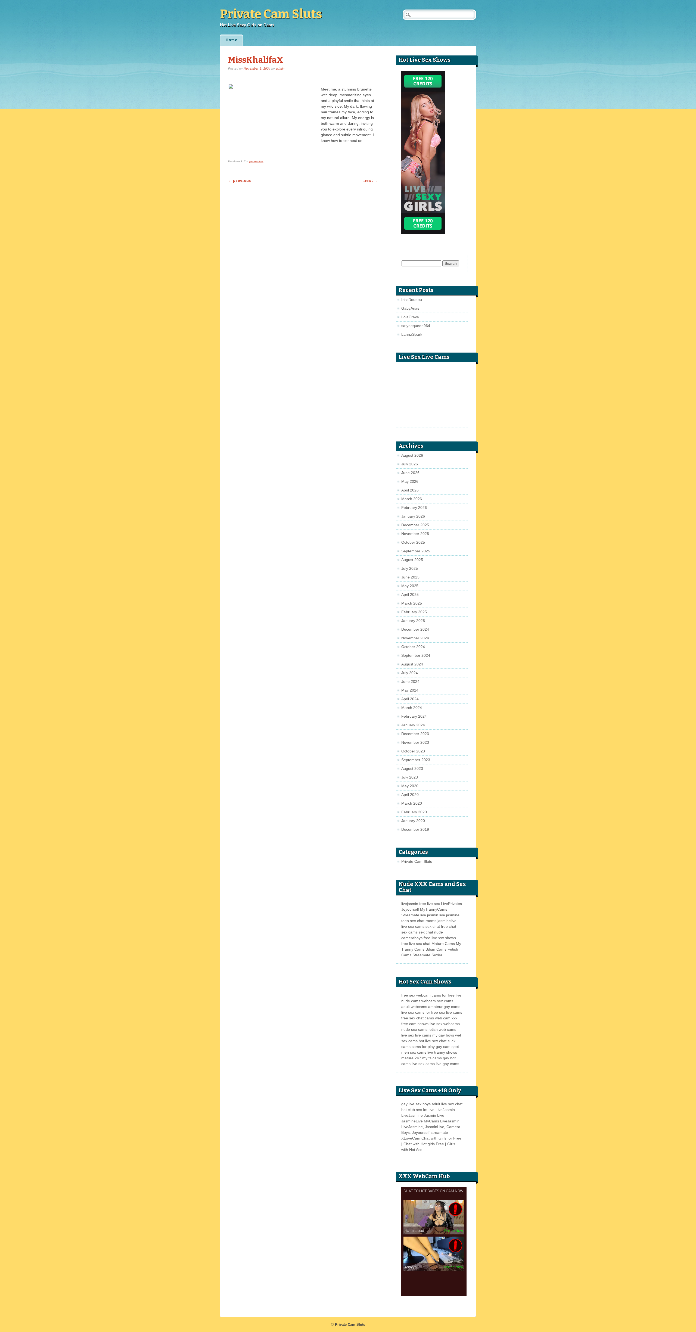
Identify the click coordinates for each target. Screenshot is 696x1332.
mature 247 (411, 1058)
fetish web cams (442, 1029)
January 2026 (413, 516)
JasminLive (434, 1127)
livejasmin (409, 903)
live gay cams (447, 1064)
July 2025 (409, 568)
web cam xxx (446, 1018)
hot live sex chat (432, 1041)
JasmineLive (412, 1121)
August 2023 (412, 768)
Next (370, 180)
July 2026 (409, 464)
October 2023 (413, 751)
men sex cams (413, 1052)
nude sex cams (414, 1029)
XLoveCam (410, 1138)
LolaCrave (410, 317)
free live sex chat (415, 943)
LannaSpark (411, 334)
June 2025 (410, 577)
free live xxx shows (440, 938)
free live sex (429, 903)
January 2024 (413, 725)
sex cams (409, 932)
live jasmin (429, 915)
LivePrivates (451, 903)
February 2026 (414, 507)
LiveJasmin (445, 1109)
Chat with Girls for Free (441, 1138)
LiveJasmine (412, 1115)
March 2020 (411, 803)
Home (231, 40)
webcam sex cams (437, 1001)
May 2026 (409, 481)
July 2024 (409, 673)
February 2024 (414, 716)
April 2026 (410, 490)
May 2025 (409, 586)
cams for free (443, 995)
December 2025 (415, 525)
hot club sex (411, 1109)
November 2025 (415, 533)
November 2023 (415, 742)
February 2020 (414, 812)
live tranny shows (442, 1052)
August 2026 (412, 455)
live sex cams (412, 926)
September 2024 (415, 655)
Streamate (410, 915)
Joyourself (410, 909)
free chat (448, 926)
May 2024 (409, 690)
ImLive (428, 1109)
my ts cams (432, 1058)
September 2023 (415, 760)
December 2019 (415, 829)
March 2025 (411, 603)
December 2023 (415, 734)
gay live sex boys (416, 1104)
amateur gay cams (444, 1006)
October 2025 (413, 542)
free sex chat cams (417, 1018)
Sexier (436, 955)
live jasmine (449, 915)
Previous (239, 180)
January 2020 (413, 821)
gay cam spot (447, 1046)
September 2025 (415, 551)
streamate (439, 1132)
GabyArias (410, 308)
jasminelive (446, 921)
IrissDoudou (411, 299)
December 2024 (415, 629)
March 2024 (411, 707)
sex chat (432, 926)
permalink (256, 161)
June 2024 (410, 681)
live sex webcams (445, 1024)
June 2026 (410, 473)
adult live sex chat (447, 1104)
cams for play (423, 1046)
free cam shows (414, 1024)
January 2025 (413, 620)
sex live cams (450, 1012)
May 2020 (409, 786)
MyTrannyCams (433, 909)
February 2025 (414, 612)
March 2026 (411, 499)
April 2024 (410, 699)
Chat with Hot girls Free (423, 1144)
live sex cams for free (419, 1012)
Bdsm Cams (435, 949)
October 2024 (413, 647)
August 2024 (412, 664)
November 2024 (415, 638)
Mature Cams (443, 943)
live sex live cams (416, 1035)
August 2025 (412, 560)
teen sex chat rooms (418, 921)
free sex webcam (416, 995)
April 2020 (410, 794)
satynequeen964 (415, 325)
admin (280, 68)
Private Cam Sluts (271, 14)
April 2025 (410, 594)
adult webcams (414, 1006)
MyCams (431, 1121)
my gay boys (443, 1035)
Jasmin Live (434, 1115)
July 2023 (409, 777)
